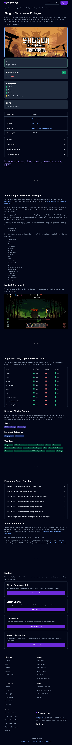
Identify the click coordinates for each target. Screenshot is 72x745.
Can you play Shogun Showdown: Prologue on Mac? (24, 506)
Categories (8, 690)
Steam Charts (9, 675)
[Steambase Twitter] (42, 724)
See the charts (35, 609)
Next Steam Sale (10, 723)
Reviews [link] (22, 161)
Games (10, 8)
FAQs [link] (9, 165)
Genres (7, 687)
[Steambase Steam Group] (40, 724)
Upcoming (40, 675)
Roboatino (35, 123)
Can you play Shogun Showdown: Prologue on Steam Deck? (27, 496)
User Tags (8, 694)
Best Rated (40, 660)
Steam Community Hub (58, 543)
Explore (64, 3)
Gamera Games (36, 119)
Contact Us (48, 741)
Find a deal (35, 593)
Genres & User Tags (13, 149)
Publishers (8, 701)
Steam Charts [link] (11, 161)
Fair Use (35, 741)
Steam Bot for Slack (11, 720)
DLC (6, 664)
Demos (7, 668)
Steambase (39, 717)
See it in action (35, 645)
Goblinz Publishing (47, 128)
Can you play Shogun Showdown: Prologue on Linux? (25, 512)
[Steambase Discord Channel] (37, 724)
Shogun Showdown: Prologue (42, 8)
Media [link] (37, 161)
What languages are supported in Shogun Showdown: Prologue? (28, 517)
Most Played (41, 664)
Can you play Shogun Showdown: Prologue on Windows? (26, 501)
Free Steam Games (43, 694)
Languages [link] (47, 161)
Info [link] (30, 161)
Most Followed (41, 668)
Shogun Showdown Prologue (23, 8)
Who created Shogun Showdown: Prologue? (21, 491)
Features (9, 139)
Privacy (22, 741)
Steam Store (61, 541)
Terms (28, 741)
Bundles (7, 671)
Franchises (8, 704)
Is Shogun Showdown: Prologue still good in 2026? (24, 486)
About (41, 741)
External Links (11, 144)
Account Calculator (11, 727)
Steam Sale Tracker (43, 687)
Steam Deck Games (43, 678)
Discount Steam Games (44, 690)
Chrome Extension (11, 713)
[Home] (5, 8)
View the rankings (35, 626)
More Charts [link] (58, 161)
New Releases (41, 671)
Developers (9, 697)
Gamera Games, (36, 128)
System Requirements (14, 154)
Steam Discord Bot (11, 716)
